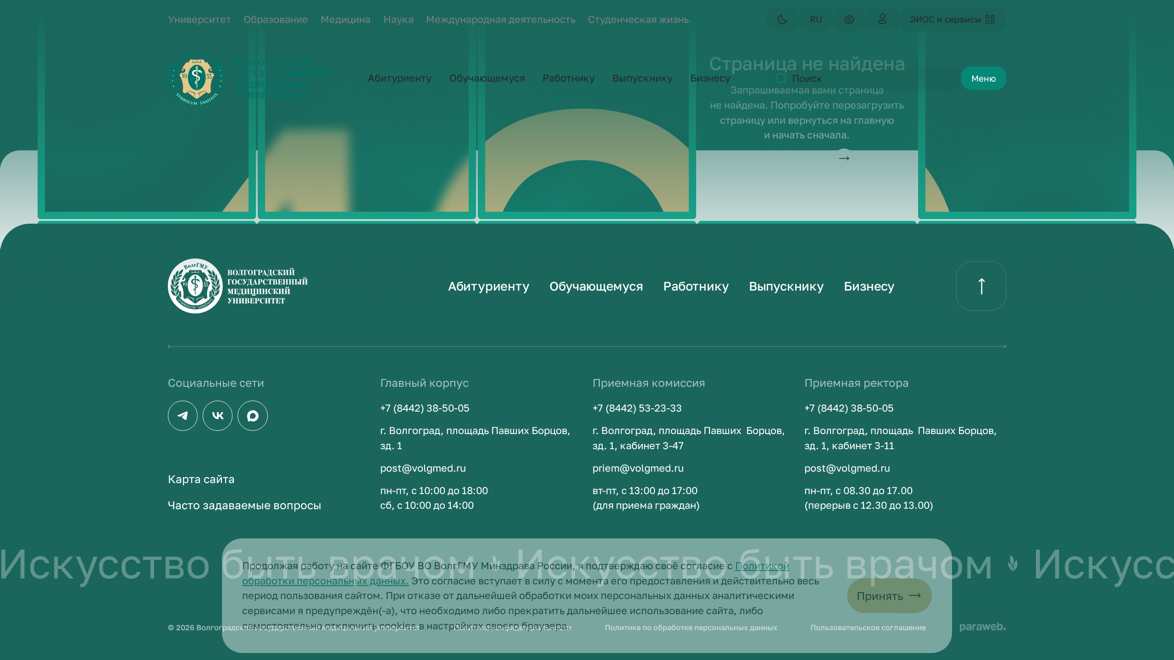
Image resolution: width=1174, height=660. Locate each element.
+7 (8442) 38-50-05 (425, 408)
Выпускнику (786, 285)
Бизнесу (869, 285)
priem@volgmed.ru (638, 468)
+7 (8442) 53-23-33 (637, 408)
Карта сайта (201, 478)
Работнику (696, 285)
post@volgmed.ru (423, 468)
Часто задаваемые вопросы (244, 505)
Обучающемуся (596, 285)
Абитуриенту (489, 285)
